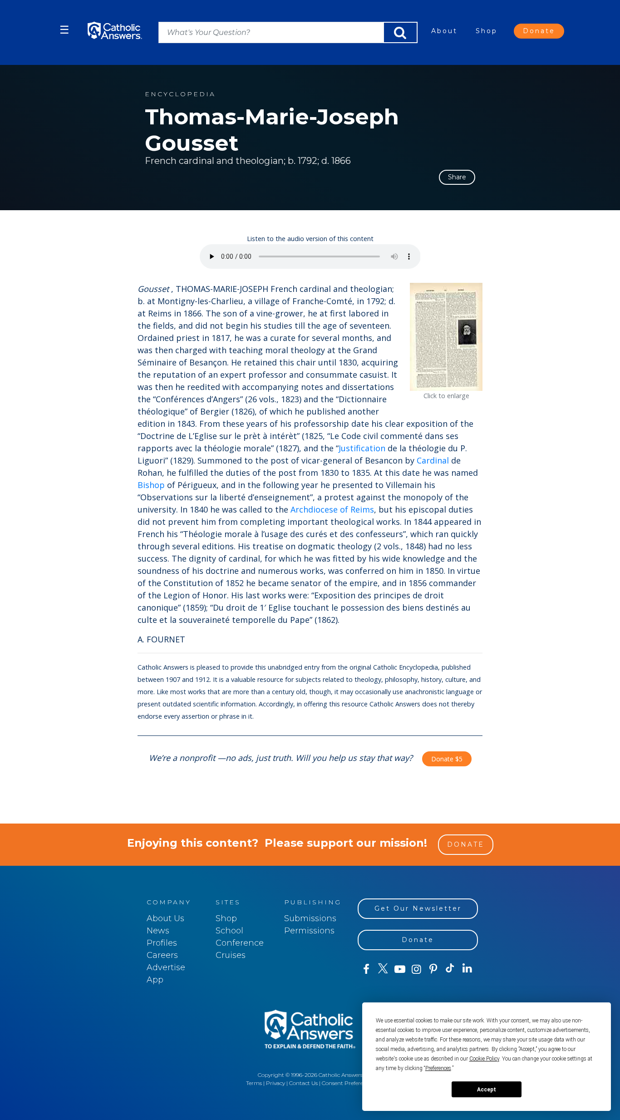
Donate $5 (447, 759)
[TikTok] (450, 969)
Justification (362, 448)
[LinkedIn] (467, 968)
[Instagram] (416, 969)
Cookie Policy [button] (484, 1059)
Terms (254, 1083)
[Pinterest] (433, 969)
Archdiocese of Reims (332, 509)
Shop (486, 31)
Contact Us (303, 1083)
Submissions (310, 918)
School (229, 931)
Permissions (309, 931)
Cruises (231, 955)
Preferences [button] (438, 1068)
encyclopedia (180, 94)
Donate (539, 31)
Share (457, 177)
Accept (486, 1089)
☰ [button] (64, 29)
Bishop (151, 484)
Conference (240, 943)
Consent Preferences (348, 1083)
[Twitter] (382, 969)
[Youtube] (399, 969)
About (444, 31)
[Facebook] (366, 969)
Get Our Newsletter (418, 908)
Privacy (275, 1083)
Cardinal (433, 460)
